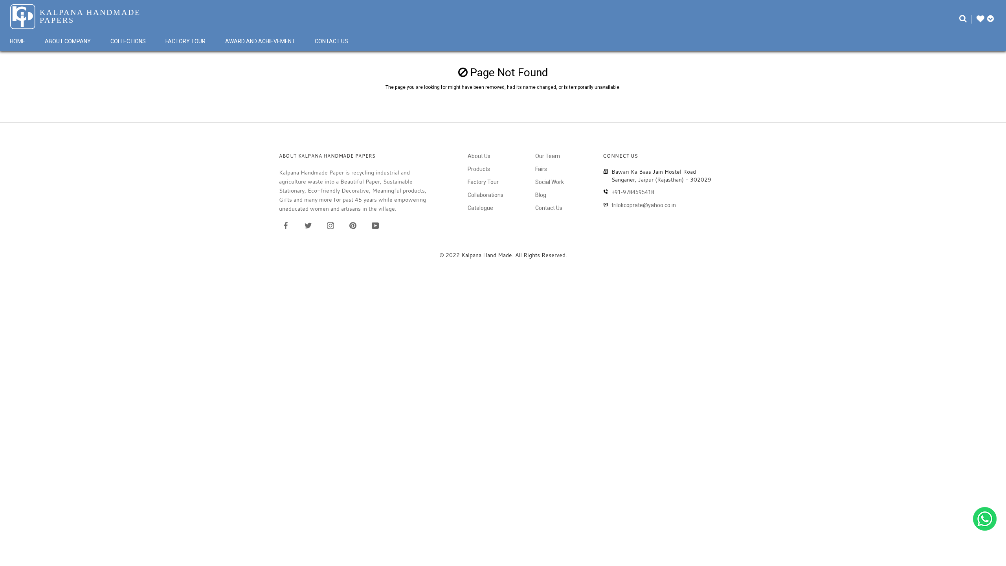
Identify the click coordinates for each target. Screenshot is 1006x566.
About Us (479, 156)
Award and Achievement (260, 41)
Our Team (547, 156)
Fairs (541, 169)
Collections (128, 41)
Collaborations (485, 195)
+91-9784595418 (632, 192)
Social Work (549, 182)
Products (479, 169)
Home (17, 41)
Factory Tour (185, 41)
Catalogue (480, 208)
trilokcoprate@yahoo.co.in (643, 205)
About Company (68, 41)
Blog (540, 195)
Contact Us (331, 41)
